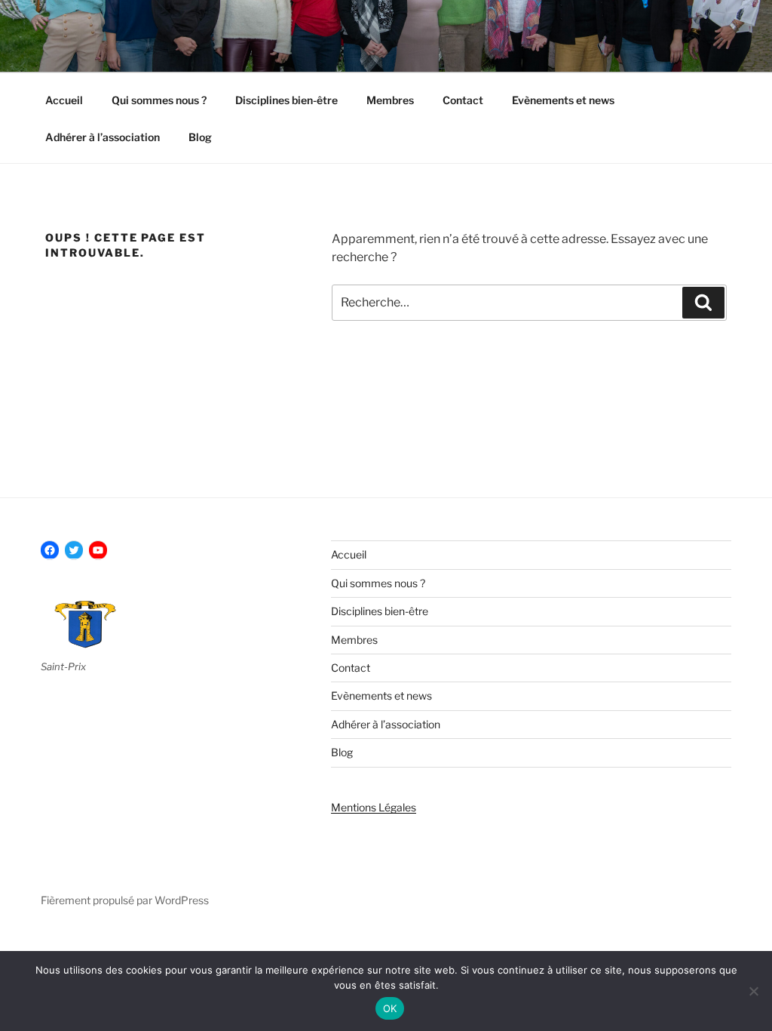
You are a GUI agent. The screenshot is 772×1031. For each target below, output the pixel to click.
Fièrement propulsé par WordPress (125, 900)
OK (390, 1008)
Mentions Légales (373, 807)
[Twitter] (74, 550)
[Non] (753, 991)
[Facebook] (50, 550)
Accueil (64, 100)
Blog (200, 137)
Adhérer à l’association (102, 137)
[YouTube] (98, 550)
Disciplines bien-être (286, 100)
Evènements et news (563, 100)
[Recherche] (703, 303)
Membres (390, 100)
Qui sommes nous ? (159, 100)
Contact (463, 100)
